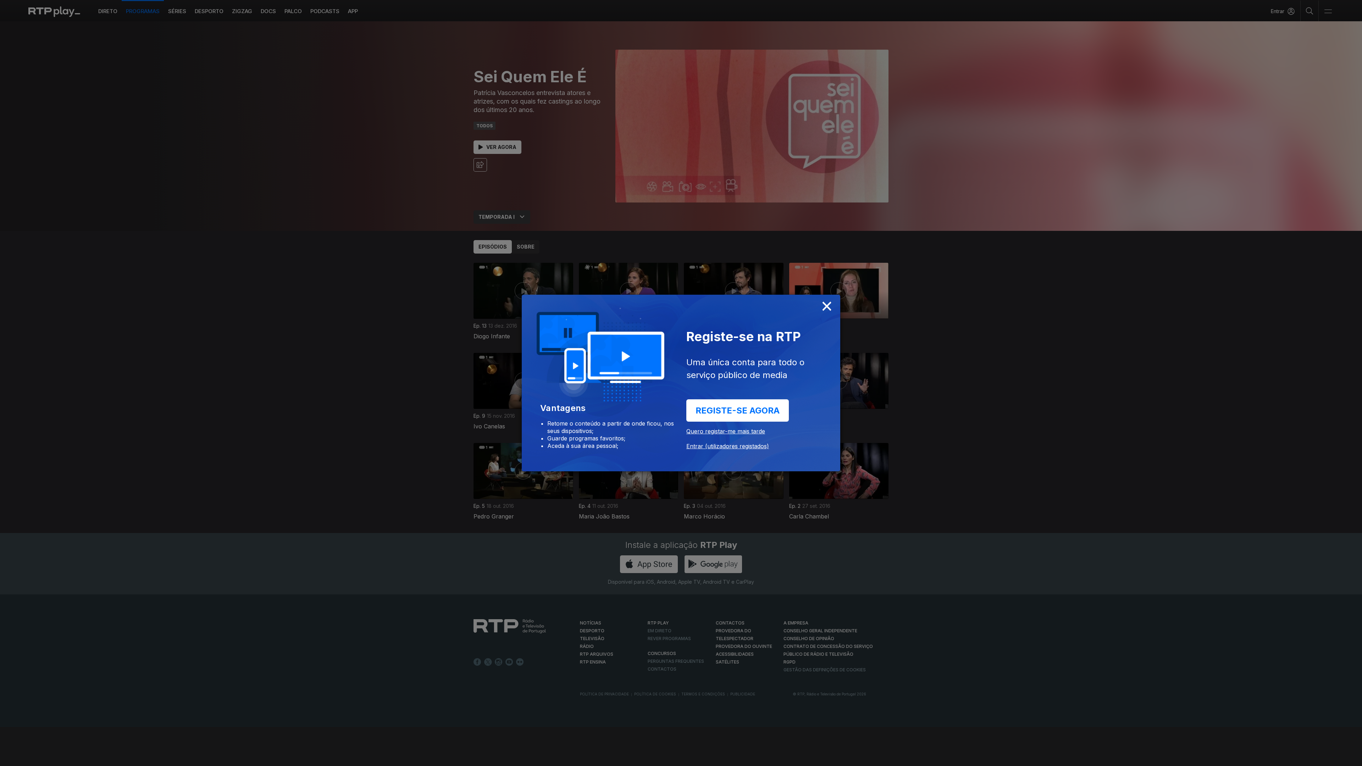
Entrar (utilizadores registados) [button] (727, 446)
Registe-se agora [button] (738, 410)
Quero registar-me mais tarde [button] (725, 431)
